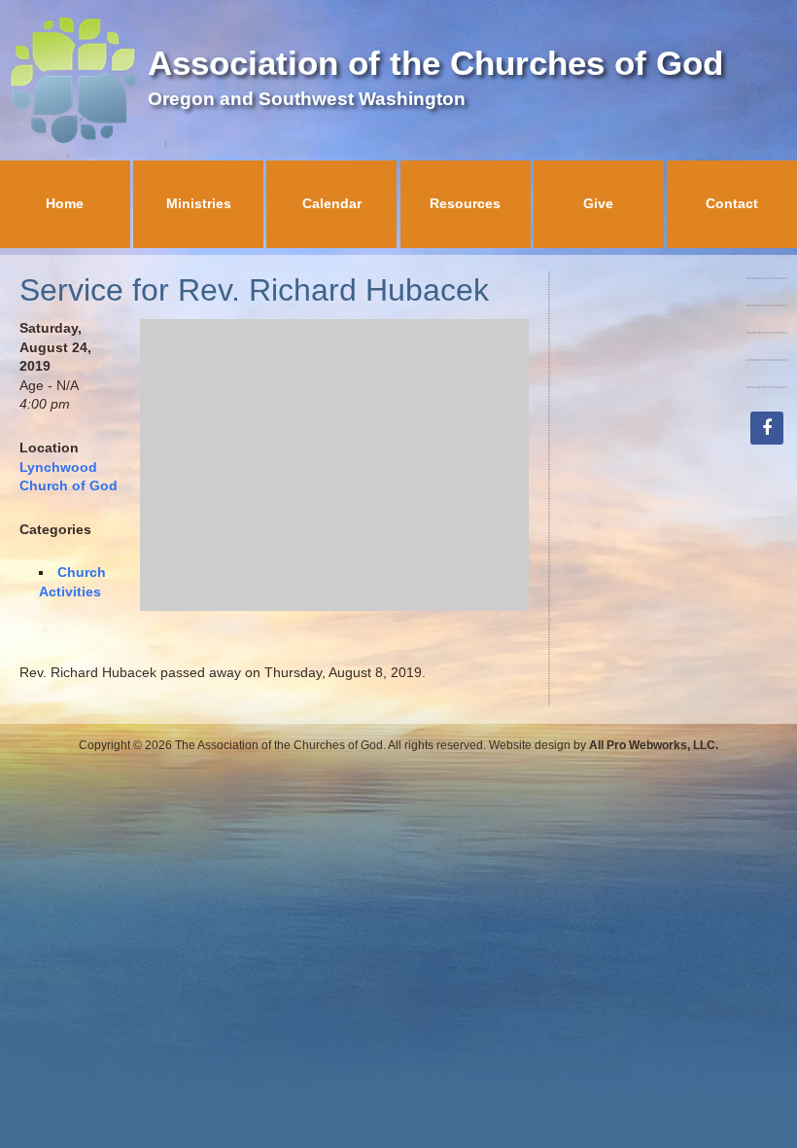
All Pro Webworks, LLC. (653, 745)
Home (65, 203)
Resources (465, 203)
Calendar (332, 203)
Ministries (198, 203)
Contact (732, 203)
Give (598, 203)
